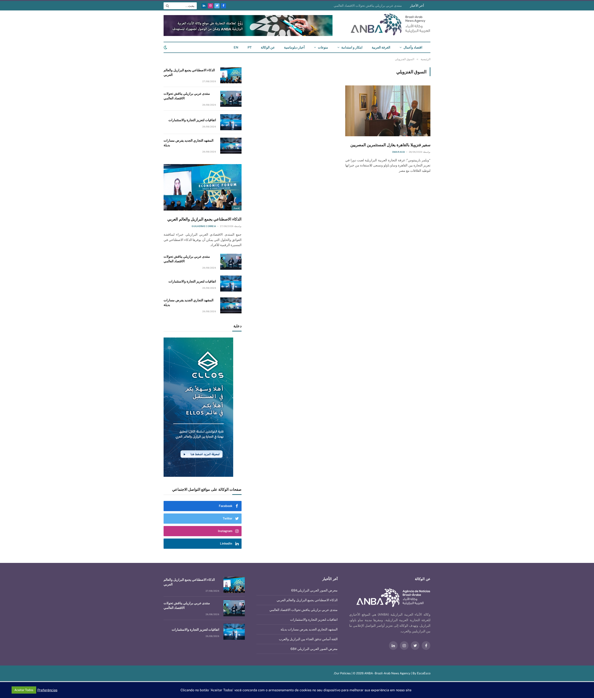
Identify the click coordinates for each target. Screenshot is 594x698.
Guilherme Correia (204, 226)
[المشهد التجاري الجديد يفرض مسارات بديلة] (231, 146)
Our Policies (342, 673)
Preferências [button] (47, 690)
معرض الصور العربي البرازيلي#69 (314, 590)
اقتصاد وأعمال (413, 47)
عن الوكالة (268, 47)
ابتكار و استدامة (351, 47)
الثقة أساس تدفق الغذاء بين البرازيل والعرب (308, 639)
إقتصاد (236, 208)
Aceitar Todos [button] (23, 690)
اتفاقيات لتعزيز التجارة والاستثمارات (192, 120)
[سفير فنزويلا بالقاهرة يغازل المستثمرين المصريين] (387, 110)
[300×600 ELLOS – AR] (203, 407)
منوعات (323, 47)
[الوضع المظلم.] (166, 47)
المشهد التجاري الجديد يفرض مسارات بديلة (188, 143)
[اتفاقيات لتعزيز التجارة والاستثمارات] (231, 122)
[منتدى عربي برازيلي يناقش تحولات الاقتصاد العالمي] (231, 99)
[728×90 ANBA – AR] (248, 35)
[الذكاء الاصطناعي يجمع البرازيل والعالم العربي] (231, 75)
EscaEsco (423, 673)
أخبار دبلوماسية (294, 47)
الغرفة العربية (381, 47)
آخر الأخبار (417, 5)
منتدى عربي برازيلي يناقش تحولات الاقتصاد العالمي (368, 5)
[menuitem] (249, 47)
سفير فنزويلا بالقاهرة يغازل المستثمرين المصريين (390, 145)
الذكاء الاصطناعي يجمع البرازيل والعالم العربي (189, 72)
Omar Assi (398, 152)
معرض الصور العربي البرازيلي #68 (314, 649)
